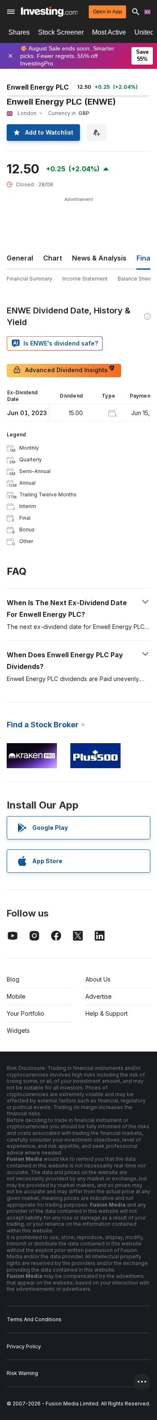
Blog (13, 979)
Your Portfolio (25, 1013)
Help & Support (106, 1013)
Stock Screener (61, 32)
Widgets (18, 1030)
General (20, 258)
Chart (52, 258)
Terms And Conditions (34, 1319)
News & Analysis (99, 258)
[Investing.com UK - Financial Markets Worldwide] (49, 12)
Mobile (16, 996)
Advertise (98, 996)
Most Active (109, 32)
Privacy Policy (24, 1346)
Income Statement (85, 278)
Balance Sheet (135, 278)
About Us (98, 979)
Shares (19, 32)
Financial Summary (29, 278)
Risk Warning (22, 1373)
